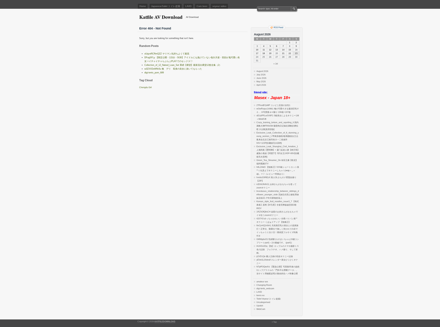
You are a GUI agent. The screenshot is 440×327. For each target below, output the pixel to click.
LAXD (188, 6)
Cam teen (202, 6)
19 (270, 53)
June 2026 (261, 78)
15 (290, 50)
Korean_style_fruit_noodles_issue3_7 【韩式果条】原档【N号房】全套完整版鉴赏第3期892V (277, 205)
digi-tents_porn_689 (154, 72)
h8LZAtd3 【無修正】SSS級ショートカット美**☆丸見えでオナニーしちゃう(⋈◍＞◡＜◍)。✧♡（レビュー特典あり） (277, 170)
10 (257, 50)
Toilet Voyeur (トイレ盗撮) (268, 299)
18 (263, 53)
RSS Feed (278, 27)
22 (290, 53)
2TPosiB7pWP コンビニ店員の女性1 (273, 105)
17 (257, 53)
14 (283, 50)
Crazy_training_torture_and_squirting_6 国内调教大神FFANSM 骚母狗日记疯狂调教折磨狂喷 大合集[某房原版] (277, 126)
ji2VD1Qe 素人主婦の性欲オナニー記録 (274, 256)
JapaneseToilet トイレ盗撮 (165, 6)
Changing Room (264, 285)
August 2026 (262, 71)
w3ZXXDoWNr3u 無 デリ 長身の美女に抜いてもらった (173, 68)
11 (264, 50)
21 (283, 53)
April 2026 (261, 85)
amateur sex (262, 281)
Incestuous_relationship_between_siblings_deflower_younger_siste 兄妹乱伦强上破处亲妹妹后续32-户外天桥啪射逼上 (277, 194)
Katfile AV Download (161, 16)
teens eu (260, 295)
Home (142, 6)
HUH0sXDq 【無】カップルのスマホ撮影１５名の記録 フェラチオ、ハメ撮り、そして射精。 (277, 249)
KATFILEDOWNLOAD (165, 321)
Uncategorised (263, 302)
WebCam (260, 309)
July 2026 (261, 75)
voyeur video (219, 6)
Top (275, 322)
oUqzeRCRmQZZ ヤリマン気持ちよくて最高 (166, 53)
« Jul (275, 64)
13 (277, 50)
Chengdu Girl (145, 87)
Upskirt (259, 306)
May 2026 (261, 81)
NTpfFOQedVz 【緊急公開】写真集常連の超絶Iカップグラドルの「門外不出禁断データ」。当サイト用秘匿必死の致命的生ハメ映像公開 (277, 270)
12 (270, 50)
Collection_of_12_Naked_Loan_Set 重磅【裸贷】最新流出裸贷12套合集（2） (182, 65)
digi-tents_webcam (265, 288)
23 (296, 53)
